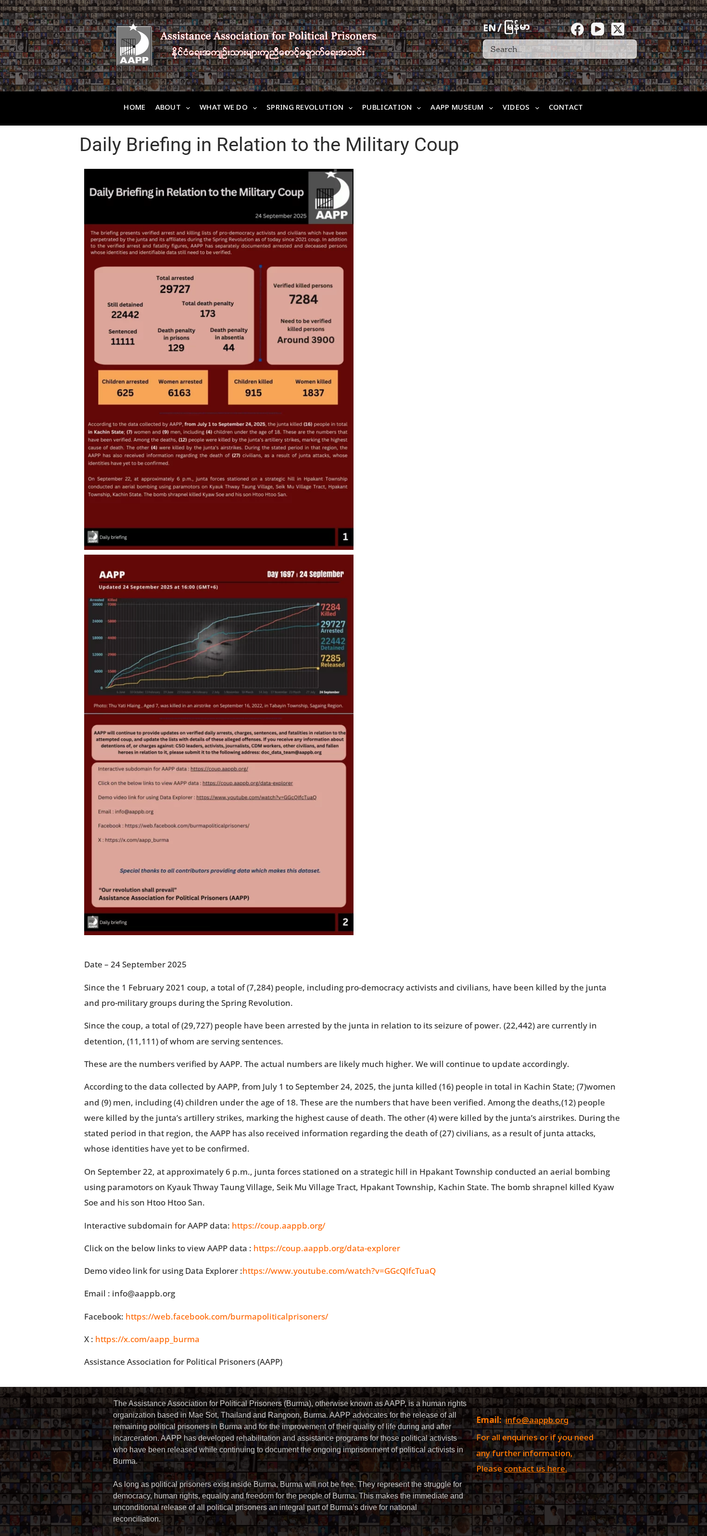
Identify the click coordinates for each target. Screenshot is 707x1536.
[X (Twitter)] (617, 29)
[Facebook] (577, 29)
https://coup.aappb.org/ (278, 1225)
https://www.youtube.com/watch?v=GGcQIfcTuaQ (339, 1270)
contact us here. (535, 1469)
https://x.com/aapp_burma (147, 1339)
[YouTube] (597, 29)
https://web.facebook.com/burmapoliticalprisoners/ (227, 1316)
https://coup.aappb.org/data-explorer (326, 1248)
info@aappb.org (536, 1421)
